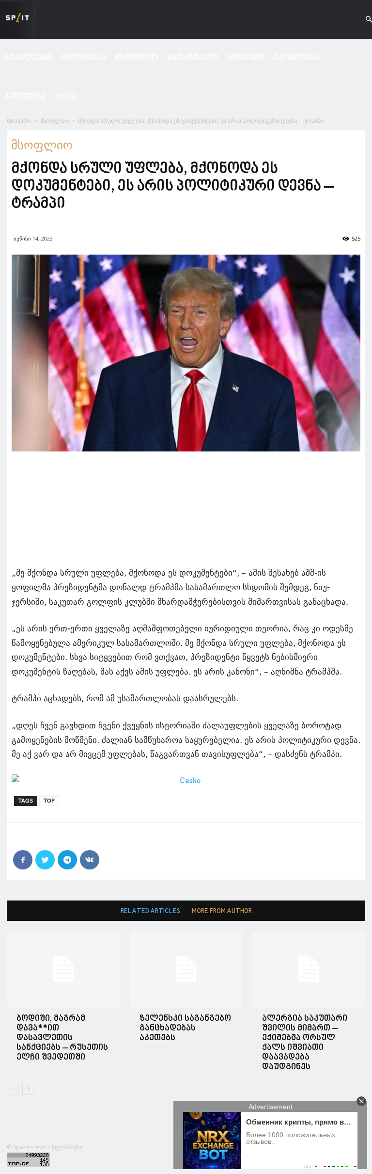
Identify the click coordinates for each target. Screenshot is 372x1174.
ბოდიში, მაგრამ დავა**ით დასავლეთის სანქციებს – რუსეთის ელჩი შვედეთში (62, 1037)
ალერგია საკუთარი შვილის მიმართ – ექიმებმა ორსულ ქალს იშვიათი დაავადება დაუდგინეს (304, 1042)
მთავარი (19, 120)
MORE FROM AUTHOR (222, 911)
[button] (360, 19)
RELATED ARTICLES (150, 911)
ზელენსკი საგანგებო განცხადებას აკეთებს (185, 1028)
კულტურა (25, 97)
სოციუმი (245, 58)
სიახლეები (28, 58)
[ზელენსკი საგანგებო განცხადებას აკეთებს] (186, 969)
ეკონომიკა (296, 58)
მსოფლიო (136, 58)
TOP (49, 801)
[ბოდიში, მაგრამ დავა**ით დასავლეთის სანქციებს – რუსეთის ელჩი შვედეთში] (63, 969)
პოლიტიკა (83, 58)
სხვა (67, 97)
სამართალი (192, 58)
